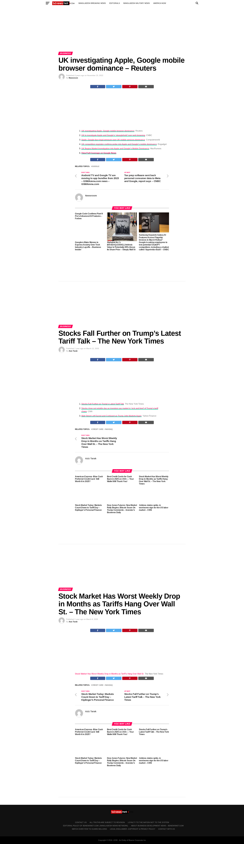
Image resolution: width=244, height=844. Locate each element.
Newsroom (73, 78)
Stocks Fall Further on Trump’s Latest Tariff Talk (102, 404)
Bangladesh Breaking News (92, 3)
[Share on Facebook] (97, 86)
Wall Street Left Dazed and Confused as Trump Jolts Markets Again (111, 416)
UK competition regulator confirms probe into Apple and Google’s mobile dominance (119, 144)
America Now (159, 3)
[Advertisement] (122, 31)
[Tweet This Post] (114, 86)
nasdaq (109, 429)
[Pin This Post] (130, 86)
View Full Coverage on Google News (98, 153)
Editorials (114, 3)
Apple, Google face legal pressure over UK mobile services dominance (113, 140)
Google (95, 166)
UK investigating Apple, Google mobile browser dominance (107, 131)
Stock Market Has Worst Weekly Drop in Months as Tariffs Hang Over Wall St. (109, 674)
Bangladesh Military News (136, 3)
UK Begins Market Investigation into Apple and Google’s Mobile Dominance (115, 148)
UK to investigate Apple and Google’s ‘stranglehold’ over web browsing (113, 135)
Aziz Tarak (73, 351)
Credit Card (97, 429)
